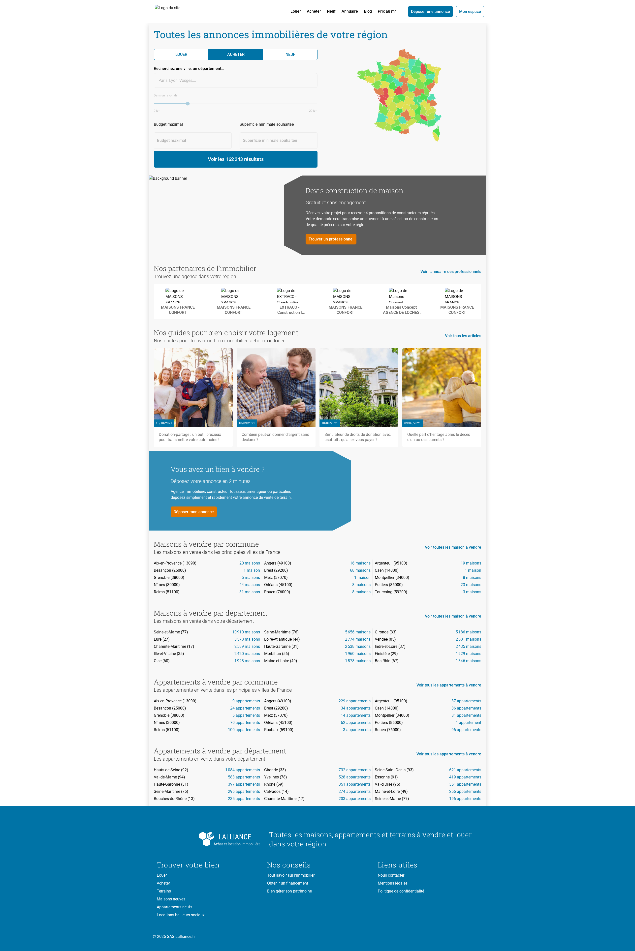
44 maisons (249, 584)
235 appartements (244, 798)
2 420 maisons (247, 653)
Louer (295, 11)
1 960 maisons (358, 653)
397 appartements (244, 784)
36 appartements (466, 708)
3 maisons (472, 592)
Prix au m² (387, 11)
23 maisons (471, 584)
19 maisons (471, 563)
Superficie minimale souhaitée (267, 124)
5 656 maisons (358, 632)
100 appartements (244, 729)
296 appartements (244, 791)
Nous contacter (391, 875)
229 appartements (355, 701)
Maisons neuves (171, 899)
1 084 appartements (242, 770)
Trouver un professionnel (331, 239)
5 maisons (251, 577)
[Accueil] (173, 11)
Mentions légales (393, 883)
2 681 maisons (468, 639)
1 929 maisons (468, 653)
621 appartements (465, 770)
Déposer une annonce (430, 11)
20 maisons (249, 563)
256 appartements (465, 791)
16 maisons (360, 563)
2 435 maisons (468, 646)
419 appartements (465, 777)
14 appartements (356, 715)
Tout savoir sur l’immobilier (291, 875)
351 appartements (355, 784)
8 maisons (472, 577)
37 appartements (466, 701)
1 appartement (468, 722)
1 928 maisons (247, 660)
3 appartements (357, 729)
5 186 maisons (468, 632)
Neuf (331, 11)
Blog (368, 11)
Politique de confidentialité (401, 891)
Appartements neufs (174, 907)
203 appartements (355, 798)
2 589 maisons (247, 646)
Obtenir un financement (287, 883)
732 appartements (355, 770)
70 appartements (245, 722)
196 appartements (465, 798)
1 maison (252, 570)
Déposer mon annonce (194, 511)
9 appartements (246, 701)
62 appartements (356, 722)
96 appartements (466, 729)
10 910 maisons (246, 632)
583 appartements (244, 777)
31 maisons (249, 592)
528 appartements (355, 777)
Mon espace (470, 11)
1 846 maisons (468, 660)
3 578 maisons (247, 639)
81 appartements (466, 715)
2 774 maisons (358, 639)
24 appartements (245, 708)
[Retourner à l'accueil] (209, 839)
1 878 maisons (358, 660)
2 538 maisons (358, 646)
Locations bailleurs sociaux (181, 915)
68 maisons (360, 570)
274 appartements (355, 791)
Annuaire (350, 11)
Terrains (164, 891)
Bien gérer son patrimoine (289, 891)
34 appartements (356, 708)
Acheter (314, 11)
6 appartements (246, 715)
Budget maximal (168, 124)
